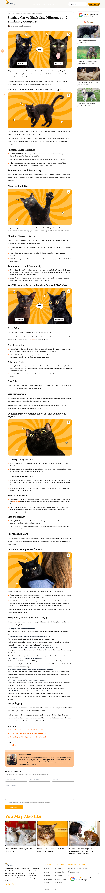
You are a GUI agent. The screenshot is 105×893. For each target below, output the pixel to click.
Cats (38, 4)
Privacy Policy (61, 879)
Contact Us (60, 872)
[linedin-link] (15, 745)
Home (9, 13)
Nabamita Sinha (17, 26)
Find (57, 4)
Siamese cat (31, 340)
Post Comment (14, 807)
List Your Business (94, 4)
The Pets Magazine (54, 889)
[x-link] (12, 745)
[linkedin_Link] (10, 884)
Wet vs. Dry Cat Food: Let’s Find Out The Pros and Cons (27, 730)
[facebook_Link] (6, 884)
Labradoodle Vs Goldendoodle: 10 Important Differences (28, 733)
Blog (47, 883)
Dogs (33, 4)
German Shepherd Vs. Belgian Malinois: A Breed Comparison (29, 737)
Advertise (60, 876)
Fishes (43, 4)
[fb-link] (9, 745)
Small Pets (51, 4)
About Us (60, 868)
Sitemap (59, 883)
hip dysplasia (16, 501)
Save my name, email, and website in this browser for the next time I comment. (28, 802)
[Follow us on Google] (88, 15)
